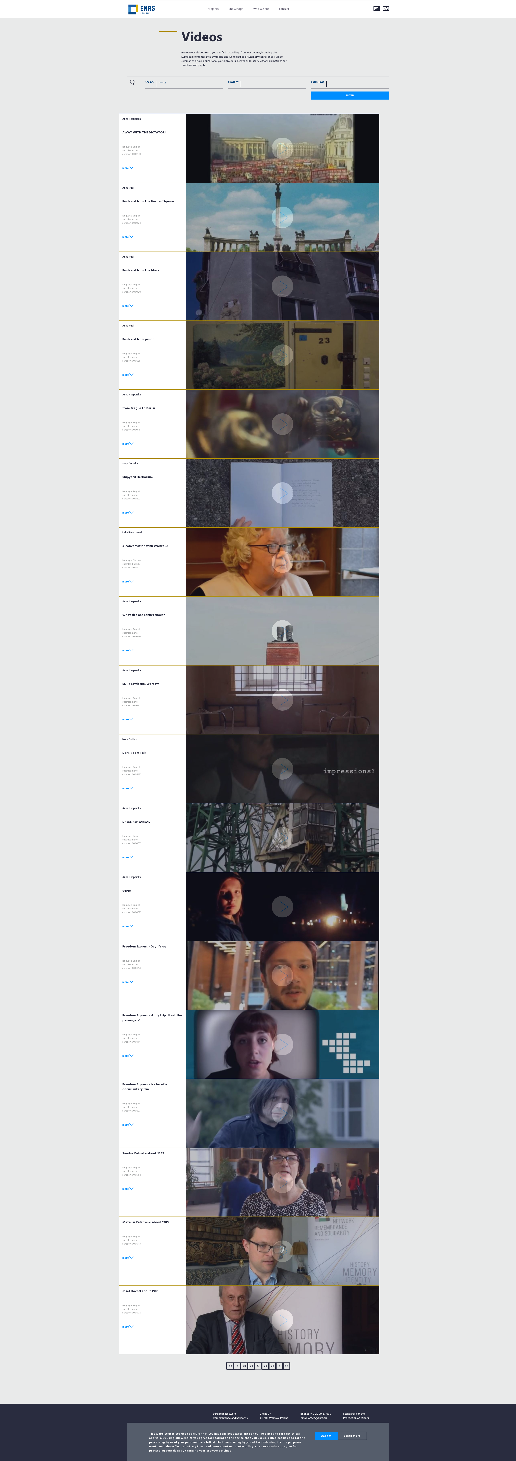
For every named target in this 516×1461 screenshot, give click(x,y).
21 (251, 1366)
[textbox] (243, 83)
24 (272, 1366)
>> (286, 1366)
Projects (213, 9)
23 (265, 1366)
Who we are (261, 9)
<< (230, 1366)
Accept (326, 1435)
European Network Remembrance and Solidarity (141, 9)
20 (244, 1366)
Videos (201, 38)
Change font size (386, 8)
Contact (284, 9)
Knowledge (236, 9)
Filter (350, 95)
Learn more (352, 1436)
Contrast (376, 8)
